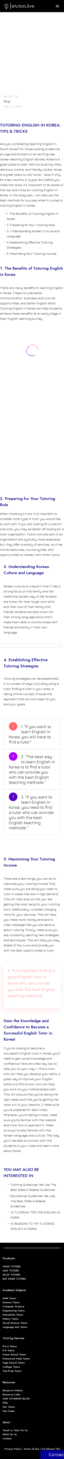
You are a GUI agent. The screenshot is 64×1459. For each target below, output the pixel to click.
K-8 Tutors (8, 1350)
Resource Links (11, 1394)
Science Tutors (11, 1302)
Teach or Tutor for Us (15, 1430)
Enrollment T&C (51, 1449)
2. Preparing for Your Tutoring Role (31, 225)
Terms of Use (31, 1449)
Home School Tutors (14, 1354)
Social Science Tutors (15, 1323)
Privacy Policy (13, 1449)
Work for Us (10, 1434)
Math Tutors (9, 1298)
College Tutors (11, 1367)
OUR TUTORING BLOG (16, 1399)
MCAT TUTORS (11, 1275)
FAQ (5, 1403)
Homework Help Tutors (16, 1359)
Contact (7, 1438)
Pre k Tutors (10, 1346)
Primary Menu (57, 6)
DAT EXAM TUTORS (14, 1279)
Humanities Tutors (13, 1315)
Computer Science (13, 1306)
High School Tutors (14, 1363)
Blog (7, 101)
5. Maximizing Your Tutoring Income (31, 253)
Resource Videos (13, 1390)
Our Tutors (9, 1407)
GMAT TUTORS (11, 1266)
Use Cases (9, 1411)
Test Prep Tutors (12, 1371)
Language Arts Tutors (15, 1327)
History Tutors (10, 1319)
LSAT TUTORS (11, 1270)
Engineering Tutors (14, 1310)
